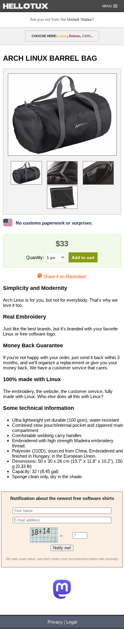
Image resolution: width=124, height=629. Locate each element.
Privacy (55, 621)
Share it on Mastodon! (64, 276)
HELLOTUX (25, 6)
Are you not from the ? (62, 19)
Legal (71, 621)
